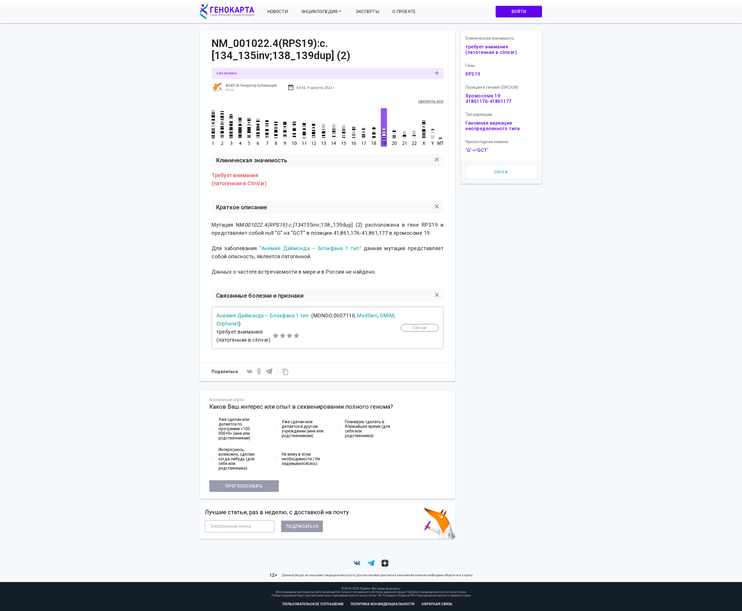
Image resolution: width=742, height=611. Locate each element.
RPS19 (472, 74)
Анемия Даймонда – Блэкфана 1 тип (263, 315)
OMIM (387, 315)
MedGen (367, 315)
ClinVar (501, 172)
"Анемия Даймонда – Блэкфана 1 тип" (310, 248)
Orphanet (228, 324)
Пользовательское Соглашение (313, 604)
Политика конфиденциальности (382, 604)
